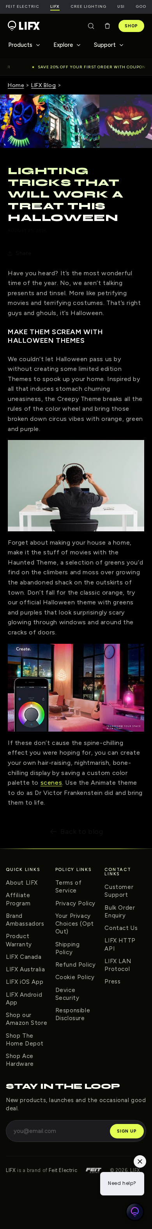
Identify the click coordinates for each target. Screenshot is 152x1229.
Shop (131, 25)
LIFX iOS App (24, 981)
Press (112, 981)
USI (121, 6)
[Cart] (107, 25)
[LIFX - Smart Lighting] (24, 26)
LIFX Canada (24, 956)
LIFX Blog (43, 85)
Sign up (127, 1131)
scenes (51, 782)
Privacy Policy (75, 903)
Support (105, 44)
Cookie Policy (75, 977)
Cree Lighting (88, 6)
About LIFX (22, 882)
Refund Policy (75, 964)
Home (16, 85)
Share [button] (23, 253)
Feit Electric (22, 6)
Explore (63, 44)
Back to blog (81, 831)
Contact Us (121, 928)
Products (20, 44)
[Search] (90, 25)
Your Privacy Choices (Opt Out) (74, 923)
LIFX (11, 1170)
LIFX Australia (25, 969)
